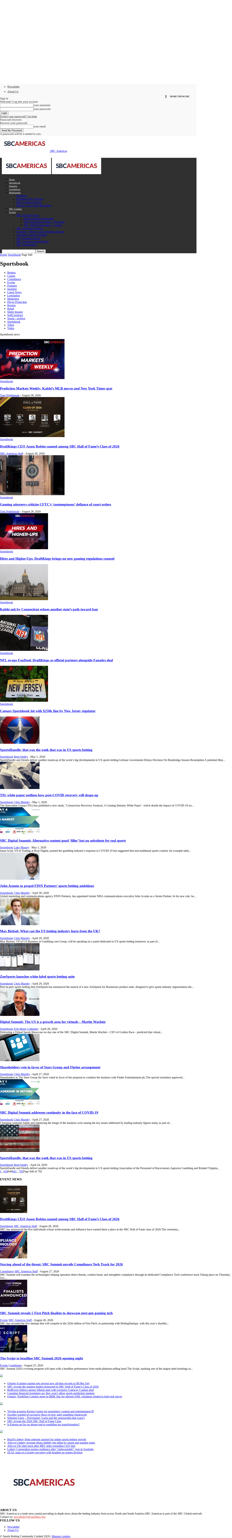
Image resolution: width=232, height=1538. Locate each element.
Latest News (14, 292)
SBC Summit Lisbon (28, 238)
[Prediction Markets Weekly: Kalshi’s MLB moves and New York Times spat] (32, 378)
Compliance (14, 279)
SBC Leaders (15, 209)
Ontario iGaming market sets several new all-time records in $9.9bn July (48, 1383)
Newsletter (13, 86)
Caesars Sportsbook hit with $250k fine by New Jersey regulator (48, 711)
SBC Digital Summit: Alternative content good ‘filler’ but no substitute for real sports (63, 840)
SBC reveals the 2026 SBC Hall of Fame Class (34, 1421)
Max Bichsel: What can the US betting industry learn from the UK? (50, 931)
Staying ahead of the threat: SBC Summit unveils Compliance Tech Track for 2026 (61, 1264)
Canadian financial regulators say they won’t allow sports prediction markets (50, 1393)
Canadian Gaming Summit (31, 235)
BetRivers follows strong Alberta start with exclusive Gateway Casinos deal (50, 1389)
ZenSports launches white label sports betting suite (37, 976)
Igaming (13, 186)
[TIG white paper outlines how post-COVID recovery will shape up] (20, 788)
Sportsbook (14, 182)
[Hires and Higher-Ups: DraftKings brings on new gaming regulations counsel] (24, 548)
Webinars (21, 195)
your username (42, 105)
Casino (11, 275)
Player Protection (17, 302)
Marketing (13, 298)
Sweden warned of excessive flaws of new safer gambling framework (47, 1414)
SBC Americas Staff (11, 453)
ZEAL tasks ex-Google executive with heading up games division (44, 1452)
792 (21, 1171)
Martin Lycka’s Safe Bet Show (33, 205)
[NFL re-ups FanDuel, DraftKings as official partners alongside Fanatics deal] (24, 649)
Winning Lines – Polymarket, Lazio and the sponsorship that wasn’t (46, 1417)
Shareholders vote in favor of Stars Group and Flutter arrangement (50, 1067)
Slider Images (15, 311)
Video (10, 328)
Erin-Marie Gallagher (26, 1028)
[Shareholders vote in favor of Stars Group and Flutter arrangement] (20, 1060)
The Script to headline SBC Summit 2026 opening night (41, 1358)
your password (42, 109)
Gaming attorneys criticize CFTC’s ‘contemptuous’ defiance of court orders (55, 504)
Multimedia (15, 192)
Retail (10, 308)
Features (12, 285)
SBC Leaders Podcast (28, 202)
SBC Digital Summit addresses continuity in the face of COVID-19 (49, 1112)
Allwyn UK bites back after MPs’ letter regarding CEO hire (41, 1445)
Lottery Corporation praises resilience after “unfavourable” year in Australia (50, 1449)
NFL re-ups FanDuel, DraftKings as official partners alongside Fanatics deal (56, 660)
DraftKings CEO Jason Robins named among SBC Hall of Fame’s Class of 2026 (59, 446)
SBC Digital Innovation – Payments (44, 221)
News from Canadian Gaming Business (45, 1376)
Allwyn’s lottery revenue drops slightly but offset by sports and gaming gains (51, 1442)
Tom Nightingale (9, 395)
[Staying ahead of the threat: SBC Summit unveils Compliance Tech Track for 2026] (13, 1257)
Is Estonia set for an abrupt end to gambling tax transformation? (43, 1424)
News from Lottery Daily (34, 1432)
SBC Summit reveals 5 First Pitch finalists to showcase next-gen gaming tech (56, 1313)
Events (12, 212)
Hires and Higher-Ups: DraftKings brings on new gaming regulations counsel (57, 558)
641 (14, 1171)
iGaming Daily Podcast (29, 199)
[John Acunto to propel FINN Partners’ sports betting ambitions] (20, 878)
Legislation (14, 189)
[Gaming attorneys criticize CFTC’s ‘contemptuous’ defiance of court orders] (32, 494)
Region (11, 305)
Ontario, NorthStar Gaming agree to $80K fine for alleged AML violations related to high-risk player (64, 1396)
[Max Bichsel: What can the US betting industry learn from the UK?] (20, 924)
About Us (12, 91)
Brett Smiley (21, 756)
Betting (11, 272)
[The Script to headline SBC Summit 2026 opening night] (13, 1351)
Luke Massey (21, 847)
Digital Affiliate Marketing (39, 218)
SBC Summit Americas (29, 228)
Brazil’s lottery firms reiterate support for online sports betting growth (46, 1439)
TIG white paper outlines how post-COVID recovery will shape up (49, 795)
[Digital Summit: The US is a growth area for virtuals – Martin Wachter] (20, 1014)
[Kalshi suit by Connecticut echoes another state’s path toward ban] (24, 599)
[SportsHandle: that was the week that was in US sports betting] (20, 742)
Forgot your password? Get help (18, 116)
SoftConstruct (15, 315)
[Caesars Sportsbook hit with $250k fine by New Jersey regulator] (24, 700)
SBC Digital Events (27, 215)
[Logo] (27, 173)
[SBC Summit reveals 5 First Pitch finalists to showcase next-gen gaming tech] (13, 1305)
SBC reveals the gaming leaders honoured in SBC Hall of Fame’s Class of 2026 (53, 1386)
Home (12, 179)
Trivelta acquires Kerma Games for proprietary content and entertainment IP (50, 1411)
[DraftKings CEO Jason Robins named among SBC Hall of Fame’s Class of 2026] (32, 436)
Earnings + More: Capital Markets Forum (40, 231)
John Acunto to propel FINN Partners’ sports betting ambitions (47, 886)
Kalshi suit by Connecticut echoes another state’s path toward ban (49, 609)
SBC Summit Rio (26, 244)
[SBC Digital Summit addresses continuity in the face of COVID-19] (20, 1105)
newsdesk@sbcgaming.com (29, 1516)
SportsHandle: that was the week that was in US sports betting (46, 750)
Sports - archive (16, 318)
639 (6, 1171)
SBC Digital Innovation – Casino (43, 225)
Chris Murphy (22, 802)
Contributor (15, 1365)
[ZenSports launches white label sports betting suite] (20, 969)
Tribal (10, 325)
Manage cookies (61, 1536)
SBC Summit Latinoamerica (32, 241)
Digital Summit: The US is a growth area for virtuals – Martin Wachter (53, 1022)
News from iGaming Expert (35, 1404)
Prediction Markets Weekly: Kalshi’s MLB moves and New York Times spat (56, 388)
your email (40, 126)
